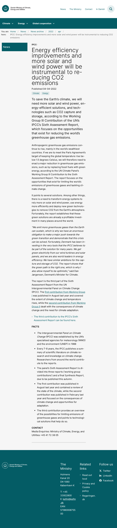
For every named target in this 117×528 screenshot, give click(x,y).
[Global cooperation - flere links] (53, 23)
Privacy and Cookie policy (88, 487)
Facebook (108, 480)
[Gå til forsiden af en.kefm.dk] (15, 9)
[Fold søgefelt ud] (111, 9)
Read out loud (87, 477)
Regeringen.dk (89, 497)
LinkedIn (107, 475)
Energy (21, 23)
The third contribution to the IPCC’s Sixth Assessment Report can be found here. (56, 318)
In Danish (100, 9)
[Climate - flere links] (11, 23)
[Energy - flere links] (26, 23)
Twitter (107, 470)
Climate (6, 23)
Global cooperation (42, 23)
